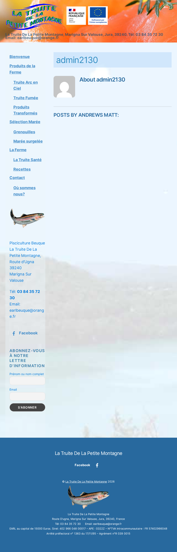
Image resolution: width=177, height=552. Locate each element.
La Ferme (18, 150)
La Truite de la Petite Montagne (86, 481)
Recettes (22, 169)
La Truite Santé (27, 159)
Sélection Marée (24, 122)
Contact (17, 177)
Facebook (28, 333)
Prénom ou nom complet (26, 374)
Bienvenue (19, 56)
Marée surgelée (28, 141)
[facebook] (97, 465)
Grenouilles (24, 132)
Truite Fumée (25, 98)
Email (13, 389)
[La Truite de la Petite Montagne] (57, 28)
